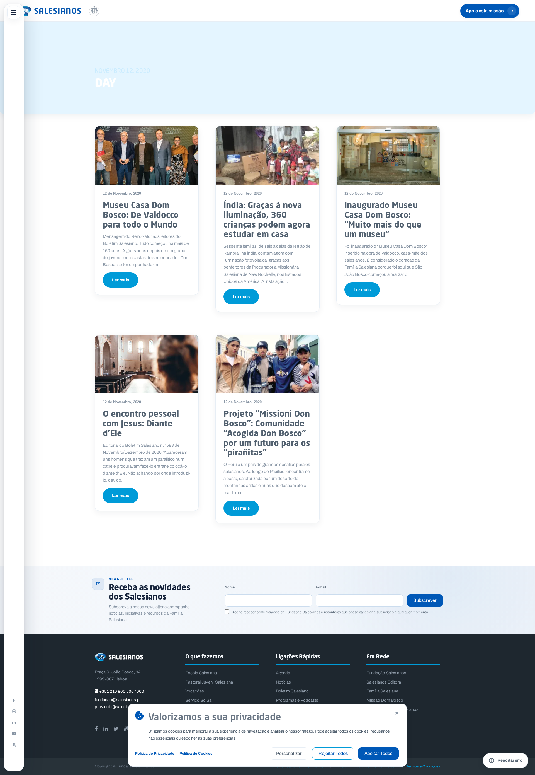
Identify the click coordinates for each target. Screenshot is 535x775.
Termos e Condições (423, 766)
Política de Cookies (195, 753)
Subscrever (425, 600)
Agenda (283, 673)
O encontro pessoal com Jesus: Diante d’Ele (141, 423)
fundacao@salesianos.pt (118, 700)
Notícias (283, 682)
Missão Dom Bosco (384, 700)
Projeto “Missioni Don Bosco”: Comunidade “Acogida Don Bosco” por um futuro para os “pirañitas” (266, 432)
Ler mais (120, 280)
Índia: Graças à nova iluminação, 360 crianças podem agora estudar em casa (266, 219)
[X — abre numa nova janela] (14, 744)
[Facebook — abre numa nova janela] (14, 700)
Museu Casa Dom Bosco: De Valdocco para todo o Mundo (141, 215)
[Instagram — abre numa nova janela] (14, 711)
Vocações (194, 691)
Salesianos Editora (383, 682)
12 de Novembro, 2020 (122, 193)
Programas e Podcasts (297, 700)
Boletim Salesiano (292, 691)
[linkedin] (105, 729)
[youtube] (126, 729)
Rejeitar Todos (333, 753)
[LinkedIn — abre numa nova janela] (14, 722)
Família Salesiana (382, 691)
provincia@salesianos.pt (117, 707)
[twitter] (115, 729)
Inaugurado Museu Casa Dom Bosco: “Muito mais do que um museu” (383, 219)
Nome (230, 587)
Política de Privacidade (154, 753)
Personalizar (289, 753)
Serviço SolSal (198, 700)
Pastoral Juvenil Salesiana (209, 682)
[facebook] (96, 729)
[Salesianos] (57, 11)
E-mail (321, 587)
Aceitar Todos (378, 753)
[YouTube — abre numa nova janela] (14, 733)
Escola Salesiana (201, 673)
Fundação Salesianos (386, 673)
